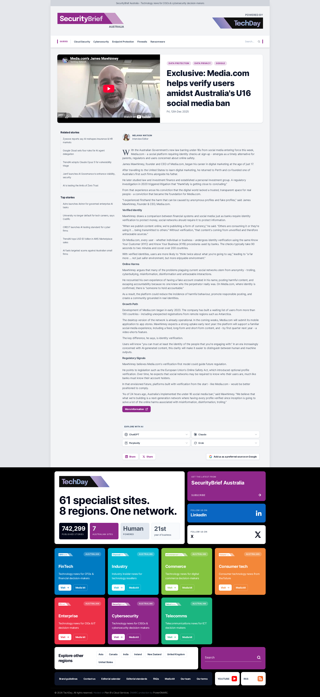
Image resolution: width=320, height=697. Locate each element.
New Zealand (155, 654)
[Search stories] (259, 657)
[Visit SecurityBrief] (123, 604)
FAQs (156, 678)
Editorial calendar (110, 678)
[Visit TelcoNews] (176, 604)
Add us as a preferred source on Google (235, 456)
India (125, 654)
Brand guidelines (68, 678)
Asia (100, 654)
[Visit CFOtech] (69, 554)
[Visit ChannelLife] (123, 554)
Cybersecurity (101, 41)
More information (134, 409)
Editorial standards (136, 678)
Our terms (202, 678)
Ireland (138, 654)
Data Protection (179, 63)
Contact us (90, 678)
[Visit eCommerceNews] (176, 554)
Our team (186, 678)
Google (220, 63)
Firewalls (142, 41)
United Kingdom (176, 654)
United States (105, 662)
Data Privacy (202, 63)
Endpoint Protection (123, 41)
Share (132, 456)
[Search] (259, 42)
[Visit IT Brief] (69, 604)
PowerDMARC (160, 692)
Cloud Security (82, 41)
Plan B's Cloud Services (117, 692)
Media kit (80, 587)
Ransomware (157, 41)
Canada (113, 654)
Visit (62, 587)
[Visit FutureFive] (230, 554)
